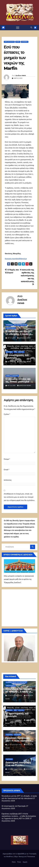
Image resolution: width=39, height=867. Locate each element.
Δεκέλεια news (20, 75)
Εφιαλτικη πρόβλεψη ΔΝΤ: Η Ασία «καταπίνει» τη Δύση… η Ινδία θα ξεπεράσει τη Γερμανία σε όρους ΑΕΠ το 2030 (19, 816)
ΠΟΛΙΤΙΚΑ (21, 351)
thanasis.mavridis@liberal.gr (16, 259)
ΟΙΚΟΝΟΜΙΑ (17, 734)
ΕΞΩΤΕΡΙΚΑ (15, 375)
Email (6, 470)
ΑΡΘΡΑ (18, 41)
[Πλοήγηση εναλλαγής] (18, 27)
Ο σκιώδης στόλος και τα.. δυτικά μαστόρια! (18, 380)
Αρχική (25, 862)
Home (14, 862)
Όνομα (7, 459)
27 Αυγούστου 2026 (14, 695)
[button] (31, 27)
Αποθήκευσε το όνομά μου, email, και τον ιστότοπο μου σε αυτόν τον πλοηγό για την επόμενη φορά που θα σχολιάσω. (19, 497)
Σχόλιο (7, 414)
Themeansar (31, 856)
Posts (19, 862)
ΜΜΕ (15, 351)
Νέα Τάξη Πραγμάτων (20, 324)
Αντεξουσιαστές (9, 41)
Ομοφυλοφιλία (10, 328)
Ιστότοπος (8, 480)
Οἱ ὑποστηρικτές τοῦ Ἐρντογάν (17, 356)
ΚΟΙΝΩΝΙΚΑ (25, 41)
